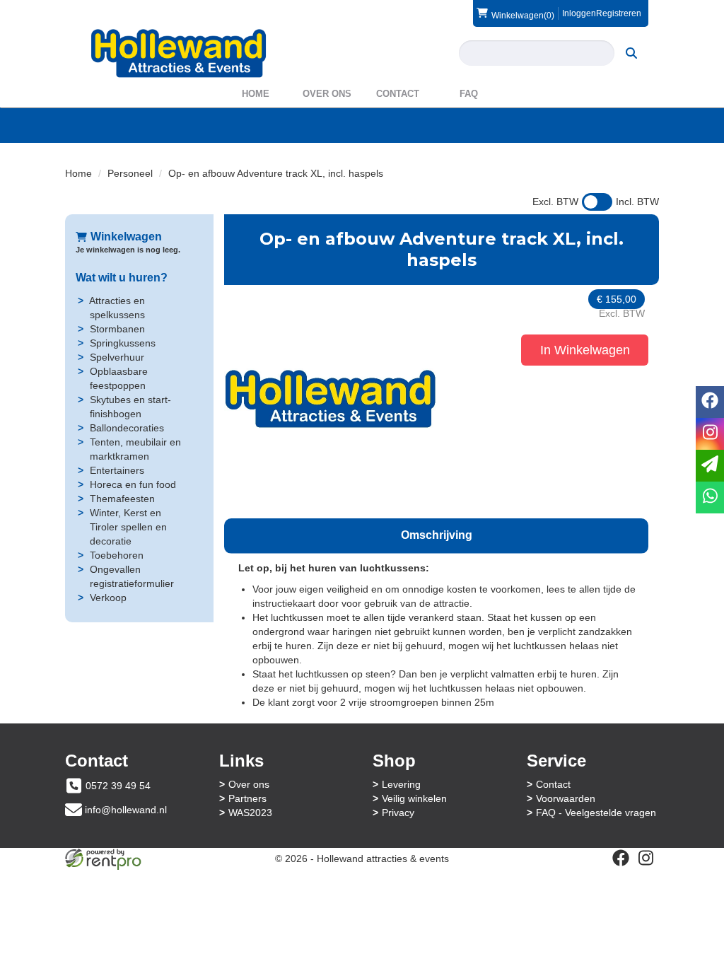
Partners (247, 798)
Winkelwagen (126, 237)
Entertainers (117, 470)
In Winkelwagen (585, 350)
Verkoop (108, 597)
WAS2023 (250, 812)
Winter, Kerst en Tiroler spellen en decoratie (128, 527)
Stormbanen (117, 328)
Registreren (618, 13)
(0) (522, 15)
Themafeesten (122, 498)
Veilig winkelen (414, 798)
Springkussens (123, 343)
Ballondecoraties (127, 427)
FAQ (469, 93)
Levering (401, 784)
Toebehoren (117, 555)
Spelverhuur (117, 357)
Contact (397, 93)
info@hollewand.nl (126, 809)
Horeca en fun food (133, 484)
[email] (710, 466)
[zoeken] (631, 53)
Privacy (398, 812)
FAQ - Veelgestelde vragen (596, 812)
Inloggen (579, 13)
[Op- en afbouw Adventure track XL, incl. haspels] (330, 398)
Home (255, 93)
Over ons (327, 93)
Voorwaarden (565, 798)
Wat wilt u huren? (122, 278)
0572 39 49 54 (118, 785)
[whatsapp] (710, 497)
